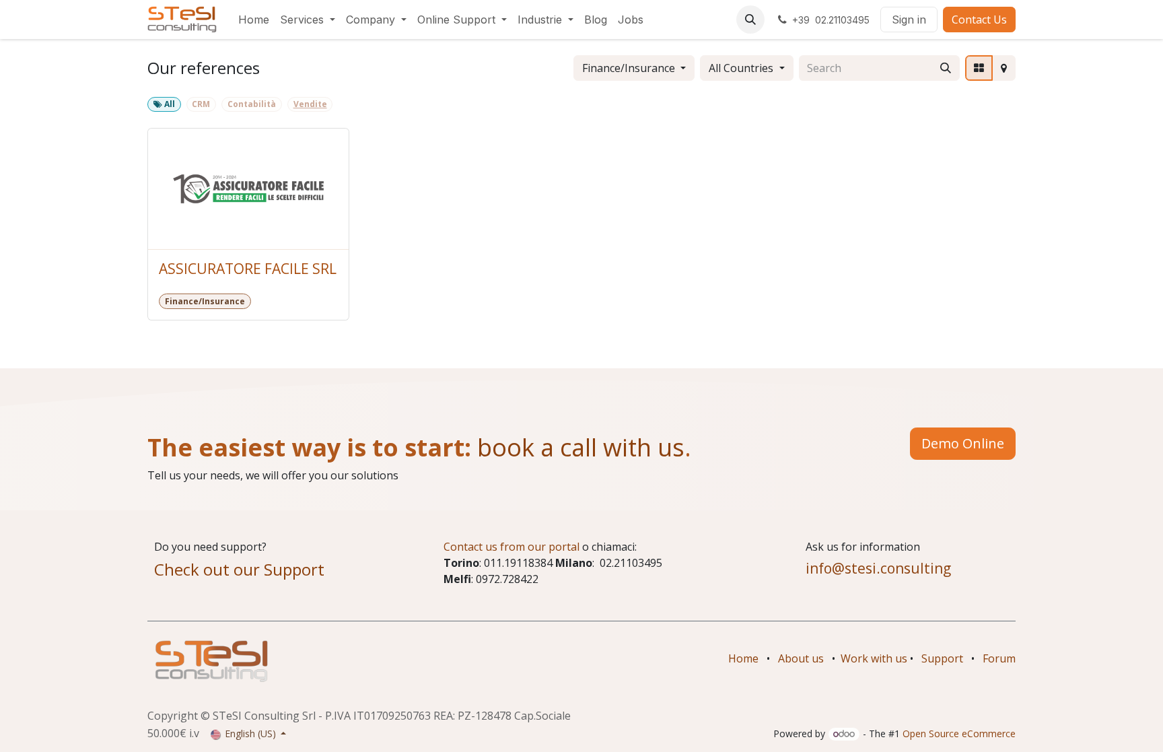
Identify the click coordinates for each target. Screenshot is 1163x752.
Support (942, 658)
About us (801, 658)
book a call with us (577, 447)
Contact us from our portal (511, 546)
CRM (201, 104)
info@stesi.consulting (878, 568)
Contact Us (979, 19)
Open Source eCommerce (959, 733)
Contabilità (251, 104)
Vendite (310, 104)
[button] (750, 19)
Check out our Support (239, 569)
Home (743, 658)
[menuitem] (254, 19)
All (168, 104)
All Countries (741, 68)
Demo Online (962, 443)
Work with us (874, 658)
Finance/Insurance (628, 68)
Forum (999, 658)
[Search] (945, 68)
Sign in (909, 19)
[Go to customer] (248, 189)
